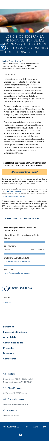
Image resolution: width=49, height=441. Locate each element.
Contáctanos (9, 358)
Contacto (7, 302)
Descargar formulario (14, 191)
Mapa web (8, 353)
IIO (44, 427)
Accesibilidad (10, 337)
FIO (26, 427)
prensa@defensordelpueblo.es (17, 261)
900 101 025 (20, 379)
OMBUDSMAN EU (11, 427)
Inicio (4, 61)
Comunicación (14, 61)
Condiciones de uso (13, 342)
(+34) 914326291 (26, 382)
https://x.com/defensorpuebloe (17, 273)
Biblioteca (8, 326)
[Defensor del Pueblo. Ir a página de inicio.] (24, 5)
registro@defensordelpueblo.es (13, 196)
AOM (35, 427)
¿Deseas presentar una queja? (24, 172)
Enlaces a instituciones (15, 331)
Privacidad (8, 347)
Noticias (7, 297)
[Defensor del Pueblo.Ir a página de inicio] (24, 316)
